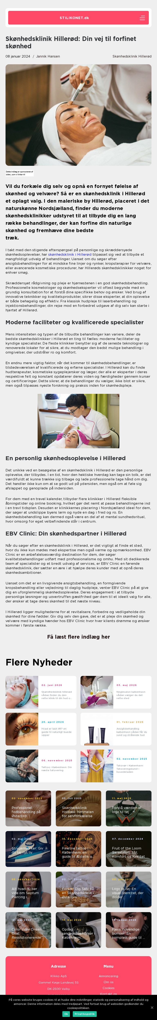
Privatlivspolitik (85, 1013)
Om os (108, 982)
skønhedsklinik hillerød (131, 56)
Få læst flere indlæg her (78, 637)
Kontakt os (108, 994)
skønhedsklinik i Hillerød (70, 254)
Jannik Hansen (48, 56)
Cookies (108, 988)
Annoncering (108, 976)
